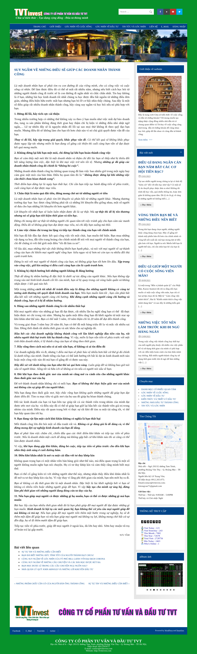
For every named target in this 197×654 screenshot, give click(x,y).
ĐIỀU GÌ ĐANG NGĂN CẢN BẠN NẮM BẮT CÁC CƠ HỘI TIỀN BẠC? (159, 167)
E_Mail (29, 631)
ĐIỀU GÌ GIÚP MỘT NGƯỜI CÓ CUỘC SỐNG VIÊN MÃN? (160, 271)
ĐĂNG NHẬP (179, 26)
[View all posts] (181, 152)
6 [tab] (164, 590)
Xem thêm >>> (145, 139)
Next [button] (179, 574)
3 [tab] (154, 590)
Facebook (16, 631)
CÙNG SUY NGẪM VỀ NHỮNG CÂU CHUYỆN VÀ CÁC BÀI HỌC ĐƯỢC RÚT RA (61, 562)
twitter (52, 631)
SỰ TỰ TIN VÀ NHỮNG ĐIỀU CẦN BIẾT (41, 551)
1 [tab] (147, 590)
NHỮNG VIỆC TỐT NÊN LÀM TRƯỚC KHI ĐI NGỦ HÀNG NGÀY (159, 327)
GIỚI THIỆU (55, 26)
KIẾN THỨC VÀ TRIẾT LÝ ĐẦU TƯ (158, 399)
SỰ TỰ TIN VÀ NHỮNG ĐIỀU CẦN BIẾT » (109, 583)
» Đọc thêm (145, 204)
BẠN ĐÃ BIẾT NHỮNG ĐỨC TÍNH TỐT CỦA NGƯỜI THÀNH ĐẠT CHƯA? (58, 555)
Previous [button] (142, 574)
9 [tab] (174, 590)
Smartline (180, 630)
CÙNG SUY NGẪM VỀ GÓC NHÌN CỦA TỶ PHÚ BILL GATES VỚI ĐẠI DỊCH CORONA (63, 559)
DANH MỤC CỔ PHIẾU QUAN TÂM (158, 389)
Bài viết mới (146, 152)
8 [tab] (170, 590)
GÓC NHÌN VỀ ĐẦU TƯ (107, 26)
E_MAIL (165, 26)
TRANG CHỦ (39, 26)
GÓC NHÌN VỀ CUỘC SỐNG (78, 26)
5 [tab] (160, 590)
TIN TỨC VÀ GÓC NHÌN (134, 26)
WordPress (169, 630)
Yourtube (41, 631)
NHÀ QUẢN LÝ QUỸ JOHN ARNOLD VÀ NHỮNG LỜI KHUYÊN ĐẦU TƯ (57, 569)
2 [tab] (150, 590)
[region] (160, 575)
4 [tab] (157, 590)
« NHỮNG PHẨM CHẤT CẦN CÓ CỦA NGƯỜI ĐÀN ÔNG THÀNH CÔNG (49, 583)
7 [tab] (167, 590)
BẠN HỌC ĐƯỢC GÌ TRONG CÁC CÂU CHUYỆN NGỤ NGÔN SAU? (54, 565)
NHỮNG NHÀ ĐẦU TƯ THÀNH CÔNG (160, 402)
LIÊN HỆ (153, 26)
